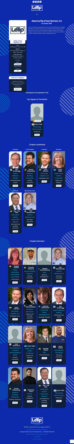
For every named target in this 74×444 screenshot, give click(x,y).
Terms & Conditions (37, 439)
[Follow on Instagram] (36, 2)
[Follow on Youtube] (38, 2)
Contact (37, 134)
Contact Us (18, 89)
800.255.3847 (37, 424)
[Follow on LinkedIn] (33, 2)
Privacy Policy (37, 436)
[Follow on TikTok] (40, 2)
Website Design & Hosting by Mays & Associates (37, 434)
